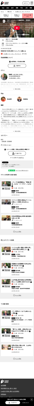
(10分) (27, 15)
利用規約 (3, 394)
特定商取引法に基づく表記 (9, 388)
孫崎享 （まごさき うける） (16, 74)
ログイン (26, 3)
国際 (17, 8)
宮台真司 (9, 99)
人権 (26, 8)
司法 (21, 8)
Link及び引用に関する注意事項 (10, 391)
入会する (18, 65)
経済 (12, 8)
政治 (8, 8)
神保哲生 (25, 99)
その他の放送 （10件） (15, 78)
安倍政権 (9, 141)
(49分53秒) (6, 15)
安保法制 (4, 141)
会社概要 (3, 385)
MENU (32, 4)
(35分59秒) (17, 15)
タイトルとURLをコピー (22, 170)
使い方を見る (10, 41)
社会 (3, 8)
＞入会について (25, 402)
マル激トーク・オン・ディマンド (12, 54)
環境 (31, 8)
